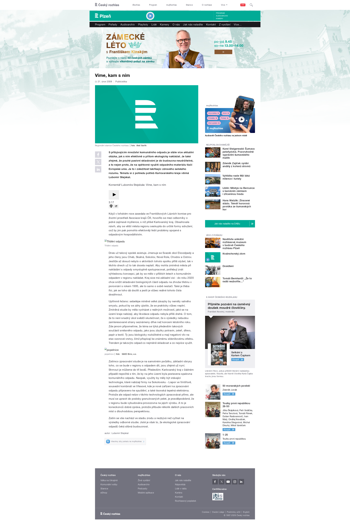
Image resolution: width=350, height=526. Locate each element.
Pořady (113, 24)
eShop (103, 492)
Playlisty (143, 24)
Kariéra (178, 492)
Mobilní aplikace (146, 492)
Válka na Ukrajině (109, 480)
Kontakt (211, 24)
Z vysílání (225, 24)
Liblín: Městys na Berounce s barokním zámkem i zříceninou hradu (239, 191)
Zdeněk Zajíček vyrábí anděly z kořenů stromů (236, 165)
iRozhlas (136, 5)
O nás (176, 24)
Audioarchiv (222, 16)
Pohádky (211, 118)
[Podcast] (111, 206)
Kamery (219, 19)
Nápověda (180, 484)
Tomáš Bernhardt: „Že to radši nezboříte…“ (237, 280)
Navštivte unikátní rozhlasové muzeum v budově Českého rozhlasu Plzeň (234, 244)
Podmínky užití (233, 512)
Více (238, 24)
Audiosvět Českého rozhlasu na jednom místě (226, 135)
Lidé (154, 24)
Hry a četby (212, 113)
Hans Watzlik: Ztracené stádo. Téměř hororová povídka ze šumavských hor (237, 205)
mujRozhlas (171, 5)
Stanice (189, 5)
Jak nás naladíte (193, 24)
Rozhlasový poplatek (185, 501)
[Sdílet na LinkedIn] (98, 169)
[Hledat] (251, 5)
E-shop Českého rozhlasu (221, 297)
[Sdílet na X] (98, 162)
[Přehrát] (114, 195)
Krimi (225, 113)
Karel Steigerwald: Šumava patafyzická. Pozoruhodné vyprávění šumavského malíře (239, 153)
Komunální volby (108, 484)
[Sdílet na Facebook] (98, 154)
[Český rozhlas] (107, 5)
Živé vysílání (212, 123)
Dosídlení (228, 266)
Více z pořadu (214, 235)
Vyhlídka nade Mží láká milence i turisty (236, 177)
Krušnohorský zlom (234, 253)
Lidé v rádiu (181, 488)
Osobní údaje (218, 512)
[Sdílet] (116, 206)
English (246, 512)
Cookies (205, 512)
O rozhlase (207, 5)
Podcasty (142, 488)
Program (153, 5)
